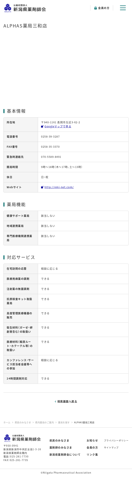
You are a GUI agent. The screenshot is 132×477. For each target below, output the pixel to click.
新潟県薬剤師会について (65, 454)
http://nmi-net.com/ (59, 187)
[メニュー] (123, 8)
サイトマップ (111, 447)
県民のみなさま (59, 440)
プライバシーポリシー (116, 440)
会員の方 (103, 8)
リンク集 (92, 454)
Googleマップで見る (58, 126)
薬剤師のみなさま (61, 447)
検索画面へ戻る (67, 401)
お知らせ (92, 440)
